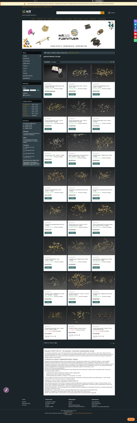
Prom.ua (74, 410)
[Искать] (102, 12)
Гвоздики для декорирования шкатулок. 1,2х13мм (78, 190)
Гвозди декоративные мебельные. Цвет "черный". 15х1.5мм (54, 86)
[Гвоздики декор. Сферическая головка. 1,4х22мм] (79, 246)
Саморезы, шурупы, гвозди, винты (59, 52)
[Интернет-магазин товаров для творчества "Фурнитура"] (38, 11)
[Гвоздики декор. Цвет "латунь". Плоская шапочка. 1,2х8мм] (79, 281)
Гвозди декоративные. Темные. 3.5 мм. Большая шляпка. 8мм (102, 329)
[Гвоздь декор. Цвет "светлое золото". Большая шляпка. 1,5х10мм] (79, 212)
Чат (132, 419)
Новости (25, 65)
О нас (44, 19)
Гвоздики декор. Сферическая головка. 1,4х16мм (102, 294)
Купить (48, 94)
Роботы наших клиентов (74, 405)
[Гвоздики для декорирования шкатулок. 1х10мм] (103, 177)
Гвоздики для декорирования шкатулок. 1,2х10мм (54, 225)
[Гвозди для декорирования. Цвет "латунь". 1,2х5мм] (55, 177)
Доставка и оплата (58, 19)
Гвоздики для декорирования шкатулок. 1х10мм (102, 190)
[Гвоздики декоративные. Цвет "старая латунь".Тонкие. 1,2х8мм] (55, 315)
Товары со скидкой (78, 19)
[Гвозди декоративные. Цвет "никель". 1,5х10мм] (103, 108)
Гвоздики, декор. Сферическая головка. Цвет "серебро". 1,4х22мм (54, 294)
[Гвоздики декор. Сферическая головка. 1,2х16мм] (103, 142)
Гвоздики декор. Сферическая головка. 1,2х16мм (102, 156)
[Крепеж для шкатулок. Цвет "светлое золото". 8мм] (79, 73)
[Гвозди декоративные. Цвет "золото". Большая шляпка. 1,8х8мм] (55, 108)
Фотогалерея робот (96, 403)
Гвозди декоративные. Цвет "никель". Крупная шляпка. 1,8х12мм (78, 121)
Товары (38, 19)
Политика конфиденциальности (85, 413)
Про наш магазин (26, 403)
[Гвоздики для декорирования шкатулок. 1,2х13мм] (79, 177)
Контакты (50, 19)
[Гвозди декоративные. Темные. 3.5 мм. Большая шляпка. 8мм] (103, 315)
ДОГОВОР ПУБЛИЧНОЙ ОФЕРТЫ (76, 406)
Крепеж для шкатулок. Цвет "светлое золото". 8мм (78, 86)
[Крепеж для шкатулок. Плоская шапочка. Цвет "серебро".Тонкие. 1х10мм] (79, 142)
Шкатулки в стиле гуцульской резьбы (100, 406)
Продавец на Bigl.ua (68, 411)
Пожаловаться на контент (73, 413)
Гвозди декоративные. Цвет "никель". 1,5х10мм (102, 121)
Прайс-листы (26, 63)
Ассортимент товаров (50, 401)
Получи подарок (102, 19)
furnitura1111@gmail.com (30, 123)
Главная (33, 19)
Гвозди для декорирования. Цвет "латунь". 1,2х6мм (101, 86)
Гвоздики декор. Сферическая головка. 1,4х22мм (78, 259)
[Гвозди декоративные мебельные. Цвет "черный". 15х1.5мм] (55, 73)
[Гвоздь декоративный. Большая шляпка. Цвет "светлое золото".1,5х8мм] (103, 212)
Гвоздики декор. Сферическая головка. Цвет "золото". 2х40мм (102, 259)
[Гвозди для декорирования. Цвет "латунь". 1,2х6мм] (103, 73)
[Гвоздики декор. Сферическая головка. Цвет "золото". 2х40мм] (103, 246)
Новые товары (68, 19)
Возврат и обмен (49, 406)
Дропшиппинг (93, 19)
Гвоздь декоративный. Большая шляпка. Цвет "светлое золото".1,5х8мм (103, 225)
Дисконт (86, 19)
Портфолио (26, 58)
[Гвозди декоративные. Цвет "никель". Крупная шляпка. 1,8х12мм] (79, 108)
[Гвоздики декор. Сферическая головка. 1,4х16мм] (103, 281)
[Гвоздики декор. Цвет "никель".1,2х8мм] (55, 142)
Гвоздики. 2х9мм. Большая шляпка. (77, 328)
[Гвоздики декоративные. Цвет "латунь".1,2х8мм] (55, 246)
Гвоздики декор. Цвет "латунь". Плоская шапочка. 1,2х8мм (79, 294)
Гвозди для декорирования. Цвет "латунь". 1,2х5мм (53, 190)
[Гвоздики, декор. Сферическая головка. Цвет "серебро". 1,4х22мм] (55, 281)
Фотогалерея (26, 61)
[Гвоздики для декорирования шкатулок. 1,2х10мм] (55, 212)
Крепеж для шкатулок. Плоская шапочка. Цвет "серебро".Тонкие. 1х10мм (79, 156)
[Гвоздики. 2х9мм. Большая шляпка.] (79, 315)
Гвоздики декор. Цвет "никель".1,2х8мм (54, 155)
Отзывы (25, 73)
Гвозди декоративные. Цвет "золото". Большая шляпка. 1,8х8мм (54, 121)
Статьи (25, 68)
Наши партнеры (95, 401)
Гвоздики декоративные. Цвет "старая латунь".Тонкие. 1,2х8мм (54, 329)
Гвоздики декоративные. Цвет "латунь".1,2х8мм (52, 259)
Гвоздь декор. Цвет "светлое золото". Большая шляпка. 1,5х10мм (78, 225)
